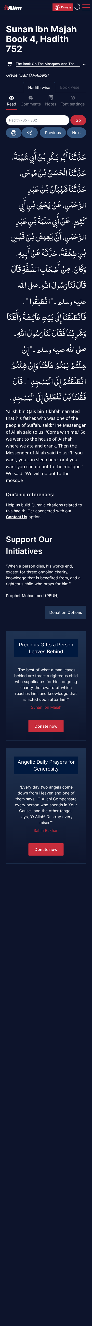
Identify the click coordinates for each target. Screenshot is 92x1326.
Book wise (69, 87)
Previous (53, 132)
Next (76, 132)
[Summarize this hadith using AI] (30, 132)
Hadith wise (39, 87)
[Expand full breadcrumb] (10, 63)
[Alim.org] (14, 7)
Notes (50, 104)
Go (78, 120)
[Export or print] (14, 133)
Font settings (73, 104)
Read (11, 104)
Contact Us (16, 516)
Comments (31, 104)
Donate (66, 7)
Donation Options (65, 612)
